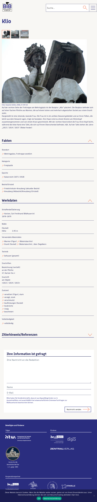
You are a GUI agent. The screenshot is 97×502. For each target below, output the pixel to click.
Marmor (7, 241)
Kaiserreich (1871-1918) (14, 176)
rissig (6, 308)
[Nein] (94, 496)
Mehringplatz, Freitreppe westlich (18, 153)
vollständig (8, 323)
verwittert (8, 294)
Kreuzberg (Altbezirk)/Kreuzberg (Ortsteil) (21, 191)
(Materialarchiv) (26, 241)
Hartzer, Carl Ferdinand (13, 213)
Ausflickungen (10, 302)
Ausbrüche (8, 305)
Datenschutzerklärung (52, 498)
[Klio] (44, 71)
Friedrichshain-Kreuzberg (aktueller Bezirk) (22, 188)
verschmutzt (9, 300)
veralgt (7, 297)
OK (39, 498)
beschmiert (8, 311)
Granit (6, 244)
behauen (7, 255)
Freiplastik (8, 165)
